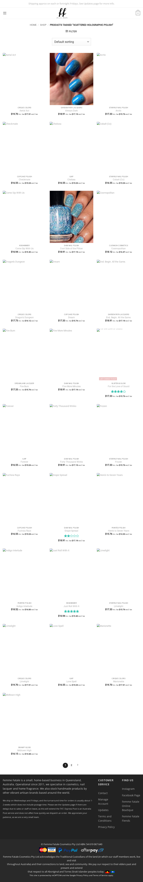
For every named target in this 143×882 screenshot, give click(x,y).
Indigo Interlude (24, 606)
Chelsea (71, 179)
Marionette (118, 681)
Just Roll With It (71, 606)
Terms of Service (100, 875)
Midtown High (24, 750)
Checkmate (24, 179)
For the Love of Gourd (118, 386)
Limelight (118, 606)
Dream (71, 317)
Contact (103, 793)
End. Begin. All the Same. (118, 317)
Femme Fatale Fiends (130, 818)
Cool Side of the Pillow (71, 248)
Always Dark (71, 110)
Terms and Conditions (105, 818)
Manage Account (103, 801)
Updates (103, 810)
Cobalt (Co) (118, 179)
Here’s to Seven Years (118, 530)
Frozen (118, 462)
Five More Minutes (71, 386)
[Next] (77, 765)
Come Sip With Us (24, 248)
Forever (24, 462)
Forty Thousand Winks (71, 462)
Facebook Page (131, 795)
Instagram (128, 789)
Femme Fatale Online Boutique (130, 806)
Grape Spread (71, 530)
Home (33, 24)
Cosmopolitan (118, 248)
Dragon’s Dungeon (24, 317)
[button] (5, 13)
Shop (43, 24)
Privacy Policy (106, 827)
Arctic (118, 110)
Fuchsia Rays (24, 530)
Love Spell (71, 681)
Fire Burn (24, 386)
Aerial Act (24, 110)
